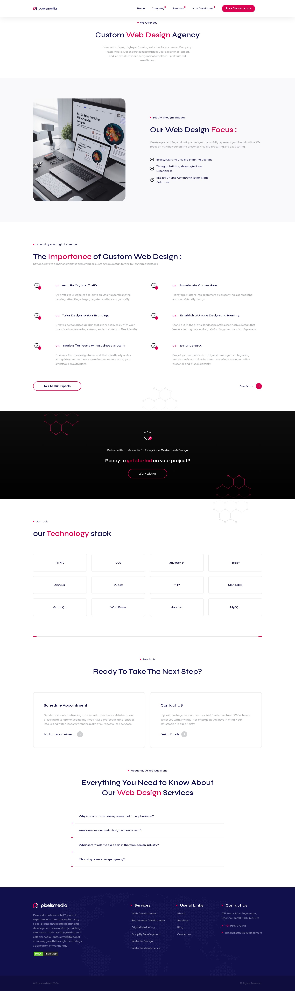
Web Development (144, 913)
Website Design (142, 941)
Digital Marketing (143, 927)
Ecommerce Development (148, 920)
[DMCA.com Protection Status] (46, 955)
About (181, 913)
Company (158, 8)
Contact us (184, 934)
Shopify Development (146, 934)
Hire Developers (202, 8)
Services (178, 8)
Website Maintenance (146, 948)
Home (141, 8)
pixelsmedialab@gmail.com (243, 932)
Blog (180, 927)
